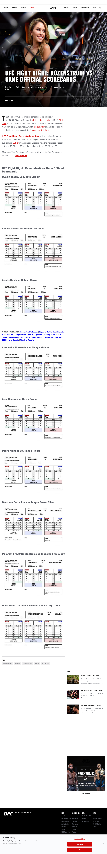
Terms (94, 816)
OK (80, 849)
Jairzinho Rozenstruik (40, 120)
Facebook (75, 816)
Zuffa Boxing (85, 8)
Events (6, 8)
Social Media (76, 813)
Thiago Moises (20, 335)
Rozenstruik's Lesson (29, 332)
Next (103, 48)
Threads (74, 821)
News (32, 8)
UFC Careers (65, 821)
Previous (3, 48)
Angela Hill (49, 337)
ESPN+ (16, 143)
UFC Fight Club (65, 832)
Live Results (14, 340)
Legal (94, 813)
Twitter (74, 832)
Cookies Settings (80, 839)
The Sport (64, 816)
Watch (75, 8)
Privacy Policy (97, 819)
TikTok (74, 829)
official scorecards (7, 663)
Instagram (75, 819)
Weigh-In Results (27, 340)
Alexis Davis (14, 337)
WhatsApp (75, 824)
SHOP (94, 8)
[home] (53, 8)
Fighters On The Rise (47, 332)
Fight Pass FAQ (87, 816)
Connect (66, 8)
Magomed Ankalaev (40, 130)
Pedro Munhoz (37, 337)
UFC (62, 813)
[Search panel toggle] (100, 8)
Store (63, 829)
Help (83, 813)
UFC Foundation (66, 819)
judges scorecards (27, 663)
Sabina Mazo (25, 337)
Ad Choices (96, 821)
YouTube (74, 827)
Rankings (14, 8)
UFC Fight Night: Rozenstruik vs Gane (20, 136)
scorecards (17, 663)
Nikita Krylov (39, 127)
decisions (37, 663)
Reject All (80, 844)
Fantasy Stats (49, 335)
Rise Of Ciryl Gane (35, 335)
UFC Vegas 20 (45, 663)
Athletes (23, 8)
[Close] (103, 844)
